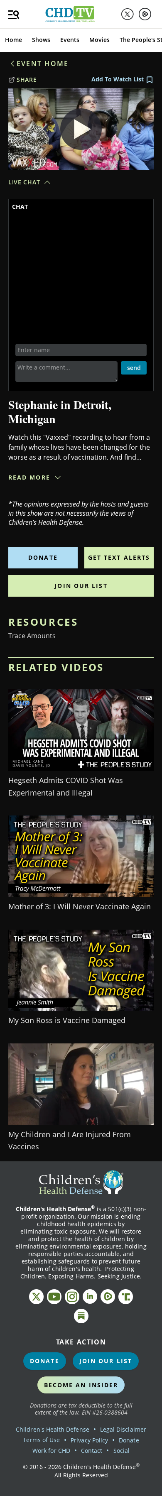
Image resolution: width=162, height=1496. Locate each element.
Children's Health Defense (52, 1429)
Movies (99, 40)
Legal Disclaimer (123, 1429)
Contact (91, 1450)
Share (27, 79)
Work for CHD (51, 1450)
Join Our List (80, 586)
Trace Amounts (32, 635)
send (134, 368)
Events (69, 40)
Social (121, 1450)
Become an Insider (81, 1385)
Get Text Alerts (119, 557)
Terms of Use (41, 1440)
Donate (43, 557)
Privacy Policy (89, 1440)
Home (13, 40)
